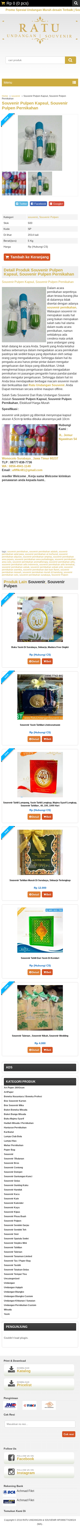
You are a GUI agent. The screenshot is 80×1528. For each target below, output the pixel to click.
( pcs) (17, 3)
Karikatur (9, 1132)
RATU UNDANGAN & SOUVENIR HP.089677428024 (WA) (49, 1522)
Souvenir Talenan (13, 1252)
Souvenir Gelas (12, 1181)
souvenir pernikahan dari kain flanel (41, 569)
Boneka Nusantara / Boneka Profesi (23, 1096)
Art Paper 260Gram (14, 1087)
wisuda (8, 1309)
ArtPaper (9, 1092)
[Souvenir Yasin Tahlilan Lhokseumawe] (40, 718)
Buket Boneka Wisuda (15, 1110)
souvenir (15, 96)
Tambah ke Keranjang (29, 257)
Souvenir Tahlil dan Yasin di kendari (40, 958)
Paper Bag (9, 1149)
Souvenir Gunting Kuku (16, 1185)
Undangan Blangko (14, 1292)
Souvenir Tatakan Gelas (16, 1269)
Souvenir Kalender (14, 1203)
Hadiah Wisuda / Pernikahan (18, 1123)
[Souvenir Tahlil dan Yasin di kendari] (40, 951)
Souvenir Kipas (12, 1212)
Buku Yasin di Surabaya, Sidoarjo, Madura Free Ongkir (40, 647)
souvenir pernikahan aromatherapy (30, 562)
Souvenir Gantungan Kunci (18, 1176)
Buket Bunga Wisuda (15, 1114)
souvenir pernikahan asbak (15, 567)
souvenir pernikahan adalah (43, 551)
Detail (35, 661)
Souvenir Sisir (11, 1234)
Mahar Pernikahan (13, 1145)
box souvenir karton (15, 1101)
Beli (48, 661)
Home (5, 96)
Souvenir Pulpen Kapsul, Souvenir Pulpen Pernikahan (35, 105)
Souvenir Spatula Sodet (16, 1238)
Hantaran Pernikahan (15, 1127)
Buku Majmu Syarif (14, 1118)
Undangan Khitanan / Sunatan (19, 1300)
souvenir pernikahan (17, 551)
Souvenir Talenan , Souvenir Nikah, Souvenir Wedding (40, 1036)
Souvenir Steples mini (15, 1243)
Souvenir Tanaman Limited (18, 1256)
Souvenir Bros (11, 1163)
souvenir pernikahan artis (62, 562)
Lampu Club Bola (13, 1136)
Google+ (57, 203)
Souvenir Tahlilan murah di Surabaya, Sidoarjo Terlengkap (40, 880)
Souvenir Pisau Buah (15, 1216)
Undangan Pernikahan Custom (20, 1305)
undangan (9, 1283)
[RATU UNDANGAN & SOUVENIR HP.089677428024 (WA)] (40, 43)
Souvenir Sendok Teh (15, 1229)
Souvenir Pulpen (49, 217)
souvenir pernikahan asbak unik (47, 567)
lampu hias (10, 1141)
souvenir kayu (12, 1207)
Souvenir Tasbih (12, 1265)
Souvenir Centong (13, 1167)
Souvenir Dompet (13, 1172)
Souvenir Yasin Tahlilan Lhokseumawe (40, 725)
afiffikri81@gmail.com (27, 470)
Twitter (23, 203)
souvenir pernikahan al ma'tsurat (41, 554)
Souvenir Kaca (12, 1194)
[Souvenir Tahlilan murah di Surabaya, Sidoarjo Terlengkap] (40, 874)
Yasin (7, 1314)
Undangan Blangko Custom (18, 1296)
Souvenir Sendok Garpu (16, 1225)
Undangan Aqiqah (13, 1287)
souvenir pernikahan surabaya (34, 575)
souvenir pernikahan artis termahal (56, 564)
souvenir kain (11, 1198)
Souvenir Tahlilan (13, 1247)
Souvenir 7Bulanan (14, 1158)
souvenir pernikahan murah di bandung (43, 572)
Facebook (40, 203)
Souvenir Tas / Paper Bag (17, 1261)
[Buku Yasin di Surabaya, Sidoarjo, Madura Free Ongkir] (40, 640)
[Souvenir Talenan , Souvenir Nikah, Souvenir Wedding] (40, 1029)
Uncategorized (11, 1278)
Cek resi (69, 1434)
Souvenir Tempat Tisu (15, 1274)
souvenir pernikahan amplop (37, 556)
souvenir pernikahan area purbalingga (34, 559)
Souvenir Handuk (13, 1189)
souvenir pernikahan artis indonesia (20, 564)
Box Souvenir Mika (14, 1105)
